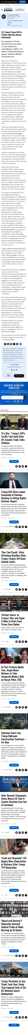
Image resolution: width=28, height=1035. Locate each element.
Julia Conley (4, 698)
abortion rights (12, 255)
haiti (6, 895)
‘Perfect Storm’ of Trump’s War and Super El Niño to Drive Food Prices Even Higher (13, 619)
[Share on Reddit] (23, 466)
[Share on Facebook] (5, 344)
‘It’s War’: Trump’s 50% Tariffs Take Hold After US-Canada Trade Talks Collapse (13, 438)
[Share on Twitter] (8, 344)
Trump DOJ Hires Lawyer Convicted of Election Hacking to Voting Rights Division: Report (13, 496)
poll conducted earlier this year (13, 248)
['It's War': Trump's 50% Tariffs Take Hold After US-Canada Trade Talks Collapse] (14, 422)
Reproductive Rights (15, 133)
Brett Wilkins (4, 518)
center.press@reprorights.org (14, 25)
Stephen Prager (5, 823)
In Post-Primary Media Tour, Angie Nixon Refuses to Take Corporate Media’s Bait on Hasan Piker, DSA (12, 673)
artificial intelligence (10, 955)
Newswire (7, 5)
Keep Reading (14, 461)
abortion (10, 65)
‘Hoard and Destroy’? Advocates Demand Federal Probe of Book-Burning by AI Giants (12, 925)
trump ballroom (9, 769)
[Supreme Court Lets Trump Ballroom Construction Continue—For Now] (14, 721)
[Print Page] (17, 344)
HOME (2, 5)
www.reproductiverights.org (14, 366)
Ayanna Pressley (7, 306)
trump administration (10, 526)
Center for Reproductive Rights (18, 5)
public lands (8, 589)
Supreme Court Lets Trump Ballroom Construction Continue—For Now (13, 737)
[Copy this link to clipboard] (14, 344)
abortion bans (6, 74)
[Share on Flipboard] (20, 466)
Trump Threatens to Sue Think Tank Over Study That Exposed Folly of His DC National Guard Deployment (13, 987)
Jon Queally (4, 457)
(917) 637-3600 (14, 364)
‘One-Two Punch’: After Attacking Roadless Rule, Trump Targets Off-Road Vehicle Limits (13, 557)
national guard (9, 1017)
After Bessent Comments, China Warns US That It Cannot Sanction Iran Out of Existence (14, 800)
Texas (23, 74)
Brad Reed (3, 632)
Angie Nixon (8, 707)
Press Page (8, 375)
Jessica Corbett (4, 580)
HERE (12, 339)
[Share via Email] (11, 344)
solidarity (12, 230)
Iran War (7, 832)
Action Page (19, 376)
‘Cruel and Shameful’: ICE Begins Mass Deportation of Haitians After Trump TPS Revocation (13, 862)
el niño (6, 641)
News (2, 466)
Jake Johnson (4, 947)
